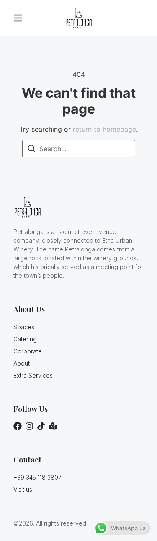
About (21, 363)
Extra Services (33, 375)
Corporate (27, 351)
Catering (25, 339)
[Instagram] (29, 426)
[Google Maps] (53, 426)
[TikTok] (41, 426)
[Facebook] (17, 426)
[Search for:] (78, 148)
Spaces (23, 326)
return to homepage (104, 129)
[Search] (31, 149)
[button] (18, 18)
